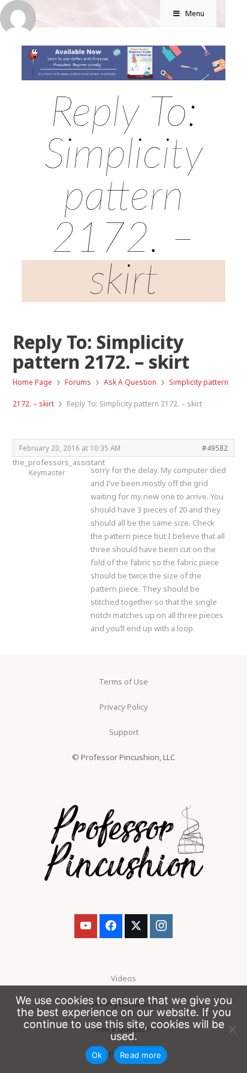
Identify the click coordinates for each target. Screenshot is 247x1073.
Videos (123, 978)
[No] (232, 1029)
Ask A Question (130, 382)
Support (123, 732)
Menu (194, 13)
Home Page (32, 382)
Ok (97, 1055)
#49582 (215, 448)
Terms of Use (123, 681)
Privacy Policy (124, 706)
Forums (78, 382)
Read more (140, 1055)
